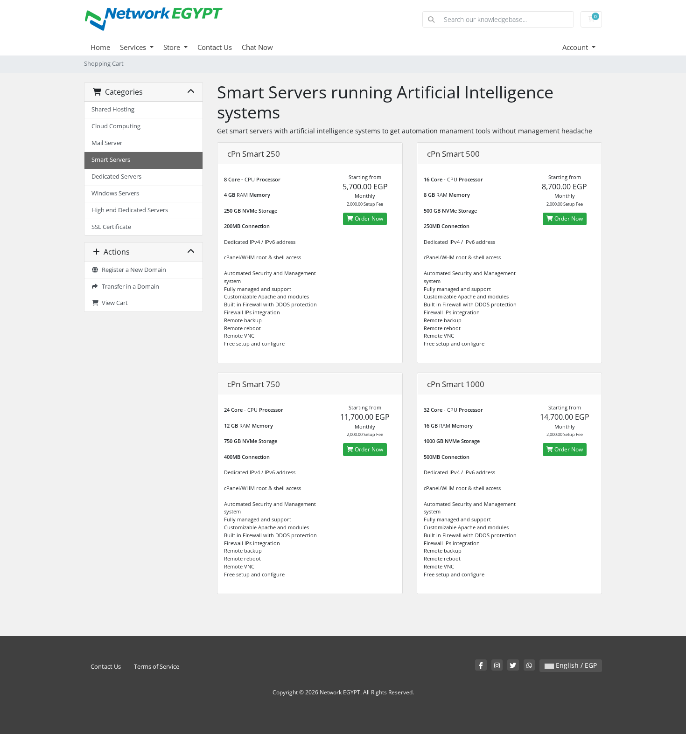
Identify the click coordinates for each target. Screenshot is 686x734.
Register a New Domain (132, 270)
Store (172, 47)
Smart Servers (110, 160)
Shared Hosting (112, 109)
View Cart (113, 303)
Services (134, 47)
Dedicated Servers (116, 176)
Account (576, 47)
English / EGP (575, 665)
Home (100, 47)
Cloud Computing (115, 126)
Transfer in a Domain (129, 287)
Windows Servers (115, 193)
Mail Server (106, 143)
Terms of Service (156, 667)
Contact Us (214, 47)
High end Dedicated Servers (129, 210)
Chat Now (257, 47)
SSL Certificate (111, 227)
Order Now (368, 218)
